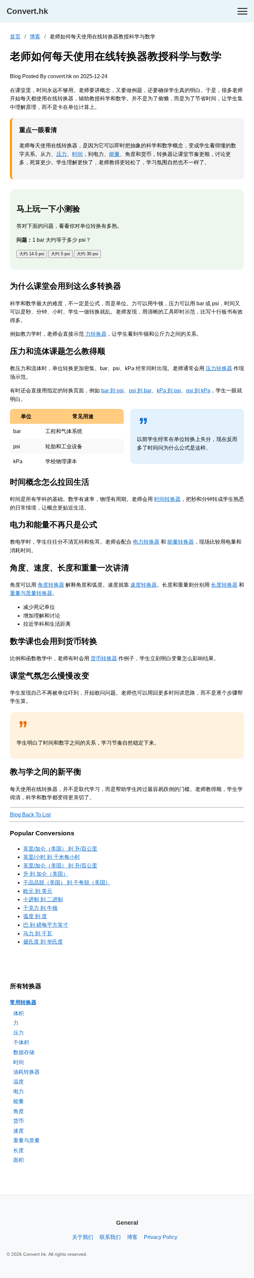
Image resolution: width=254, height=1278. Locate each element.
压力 (61, 154)
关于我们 (82, 1237)
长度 (18, 1150)
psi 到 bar (140, 390)
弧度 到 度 (35, 916)
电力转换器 (146, 542)
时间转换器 (167, 499)
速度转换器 (143, 585)
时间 (77, 154)
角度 (18, 1111)
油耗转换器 (26, 1072)
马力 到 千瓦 (37, 933)
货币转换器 (104, 658)
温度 (18, 1082)
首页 (15, 36)
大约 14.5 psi (31, 253)
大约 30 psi (87, 253)
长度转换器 (224, 585)
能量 (114, 154)
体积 (18, 1013)
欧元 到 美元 (37, 891)
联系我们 (110, 1237)
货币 (18, 1121)
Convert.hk (27, 11)
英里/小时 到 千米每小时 (51, 857)
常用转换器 (23, 1002)
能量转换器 (180, 542)
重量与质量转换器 (31, 593)
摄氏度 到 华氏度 (43, 942)
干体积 (21, 1042)
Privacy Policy (160, 1237)
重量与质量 (26, 1140)
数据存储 (23, 1052)
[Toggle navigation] (242, 11)
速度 (18, 1131)
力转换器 (95, 334)
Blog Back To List (30, 814)
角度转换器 (51, 585)
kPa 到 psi (169, 390)
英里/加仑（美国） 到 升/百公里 (60, 849)
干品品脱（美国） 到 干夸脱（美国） (66, 882)
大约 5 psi (60, 253)
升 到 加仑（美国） (45, 874)
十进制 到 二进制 (43, 899)
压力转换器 (219, 368)
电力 (18, 1091)
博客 (35, 36)
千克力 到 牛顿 (40, 908)
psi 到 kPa (198, 390)
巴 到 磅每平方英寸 (45, 925)
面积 (18, 1160)
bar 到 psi (112, 390)
